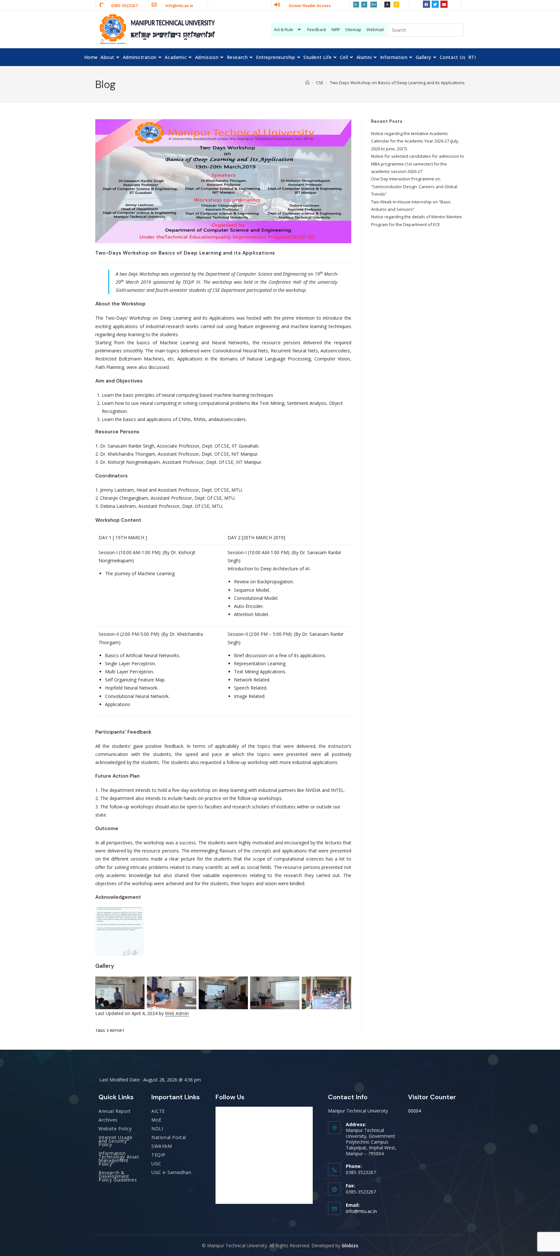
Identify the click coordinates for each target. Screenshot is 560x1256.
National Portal (168, 1137)
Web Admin (177, 1013)
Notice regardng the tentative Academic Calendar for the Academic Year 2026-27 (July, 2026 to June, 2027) (415, 141)
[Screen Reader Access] (277, 4)
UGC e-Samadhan (171, 1172)
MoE (156, 1120)
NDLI (157, 1128)
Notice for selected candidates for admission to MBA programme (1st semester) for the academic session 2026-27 (417, 163)
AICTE (158, 1111)
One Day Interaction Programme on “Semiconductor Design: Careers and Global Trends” (414, 186)
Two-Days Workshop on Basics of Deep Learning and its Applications (397, 83)
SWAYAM (161, 1146)
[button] (288, 30)
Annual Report (115, 1111)
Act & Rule (283, 29)
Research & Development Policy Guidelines (118, 1176)
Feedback (316, 29)
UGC (156, 1163)
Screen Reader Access (310, 6)
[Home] (307, 83)
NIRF (336, 29)
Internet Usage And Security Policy (115, 1141)
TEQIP (158, 1155)
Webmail (375, 29)
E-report (115, 1030)
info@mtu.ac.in (361, 1211)
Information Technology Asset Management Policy (119, 1158)
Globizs (350, 1245)
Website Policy (115, 1128)
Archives (108, 1120)
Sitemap (353, 29)
